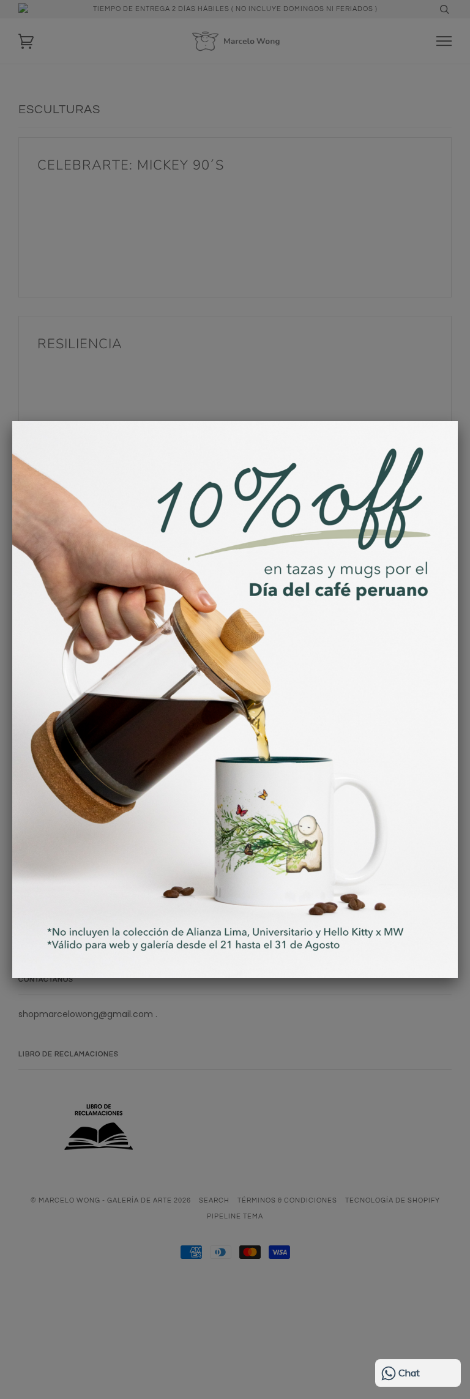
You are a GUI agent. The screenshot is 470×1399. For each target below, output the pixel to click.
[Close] (458, 421)
